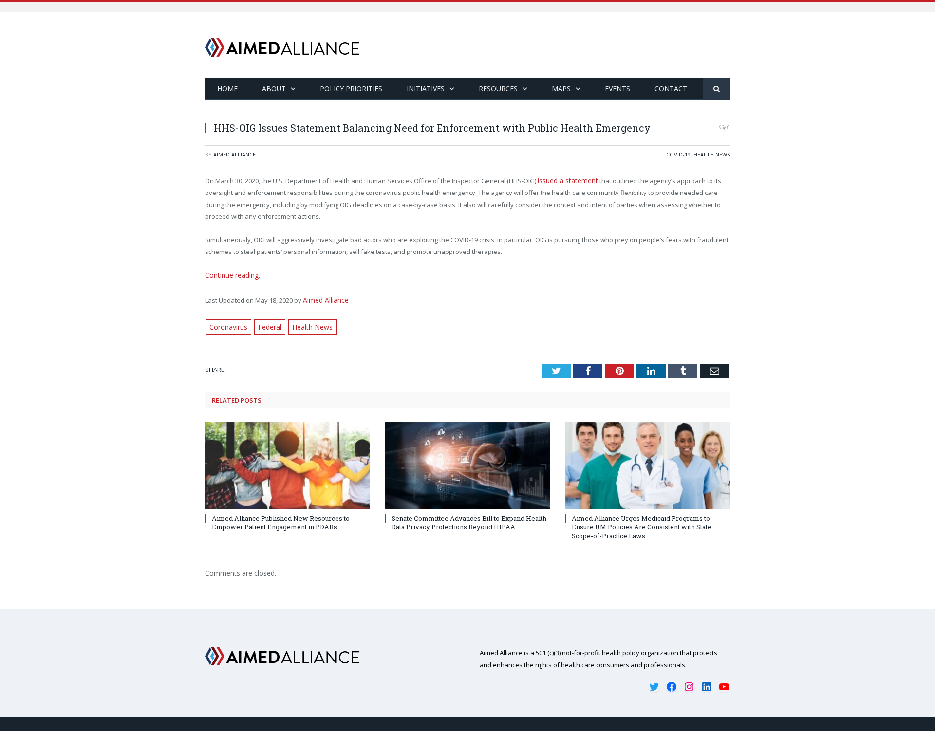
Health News (711, 154)
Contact (670, 88)
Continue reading (230, 274)
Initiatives (426, 88)
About (274, 88)
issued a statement (566, 180)
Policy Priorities (351, 88)
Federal (268, 323)
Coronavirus (227, 323)
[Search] (716, 89)
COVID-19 (678, 154)
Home (227, 88)
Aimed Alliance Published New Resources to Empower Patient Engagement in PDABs (281, 518)
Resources (498, 88)
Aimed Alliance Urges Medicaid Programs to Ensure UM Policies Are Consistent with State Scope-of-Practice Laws (641, 523)
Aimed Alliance (234, 154)
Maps (561, 88)
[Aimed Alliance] (282, 45)
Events (617, 88)
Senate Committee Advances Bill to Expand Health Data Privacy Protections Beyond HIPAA (469, 518)
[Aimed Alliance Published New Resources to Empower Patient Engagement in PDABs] (287, 462)
